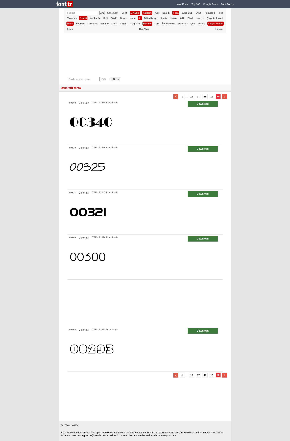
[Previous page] (175, 96)
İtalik (182, 18)
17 (198, 96)
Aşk (157, 12)
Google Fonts (210, 4)
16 (191, 96)
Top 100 (195, 4)
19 (211, 96)
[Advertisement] (145, 303)
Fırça (176, 12)
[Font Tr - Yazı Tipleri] (64, 4)
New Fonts (182, 4)
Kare (156, 23)
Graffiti (83, 18)
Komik (163, 18)
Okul (198, 12)
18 (205, 96)
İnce (221, 12)
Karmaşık (92, 23)
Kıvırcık (200, 18)
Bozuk (123, 18)
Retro (70, 23)
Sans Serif (112, 12)
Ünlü (105, 18)
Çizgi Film (135, 23)
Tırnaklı (219, 29)
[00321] (146, 212)
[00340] (146, 122)
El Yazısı (134, 12)
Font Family (227, 4)
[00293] (146, 349)
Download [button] (203, 103)
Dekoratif (183, 23)
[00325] (146, 167)
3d (139, 18)
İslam (70, 29)
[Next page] (224, 96)
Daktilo (201, 23)
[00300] (146, 257)
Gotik (114, 23)
